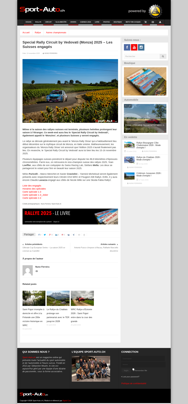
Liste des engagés (32, 185)
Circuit (48, 22)
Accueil (26, 32)
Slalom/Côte (61, 22)
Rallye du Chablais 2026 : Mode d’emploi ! (148, 158)
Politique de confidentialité (133, 383)
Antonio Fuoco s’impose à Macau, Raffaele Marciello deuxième (96, 247)
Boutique (118, 22)
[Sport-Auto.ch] (42, 9)
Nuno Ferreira (51, 53)
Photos (106, 22)
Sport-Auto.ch (29, 357)
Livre (97, 22)
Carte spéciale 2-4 (32, 198)
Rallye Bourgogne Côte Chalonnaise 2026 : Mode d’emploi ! (148, 145)
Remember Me (141, 370)
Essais (28, 22)
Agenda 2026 (85, 22)
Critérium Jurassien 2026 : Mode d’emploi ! (149, 174)
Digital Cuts (67, 401)
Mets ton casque (133, 22)
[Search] (163, 56)
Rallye (38, 22)
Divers (73, 22)
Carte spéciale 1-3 (32, 192)
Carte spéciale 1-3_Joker (35, 195)
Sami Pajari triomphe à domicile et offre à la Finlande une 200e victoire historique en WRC (33, 317)
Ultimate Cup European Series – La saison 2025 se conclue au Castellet (44, 247)
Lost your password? (131, 377)
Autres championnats (56, 32)
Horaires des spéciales (34, 188)
